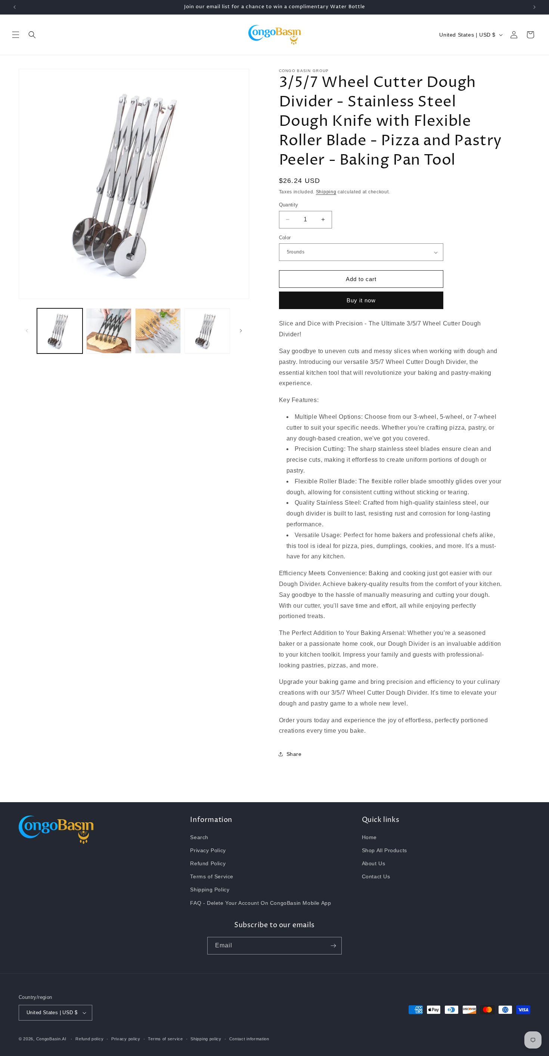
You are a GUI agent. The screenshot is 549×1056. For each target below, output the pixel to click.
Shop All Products (384, 850)
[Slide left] (27, 331)
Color (285, 237)
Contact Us (376, 876)
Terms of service (165, 1039)
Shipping (326, 191)
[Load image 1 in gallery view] (60, 331)
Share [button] (294, 754)
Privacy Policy (208, 850)
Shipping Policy (209, 890)
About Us (373, 863)
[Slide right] (241, 331)
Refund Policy (208, 863)
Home (369, 837)
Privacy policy (125, 1039)
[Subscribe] (333, 945)
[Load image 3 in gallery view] (158, 331)
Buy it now (361, 300)
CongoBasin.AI (51, 1039)
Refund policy (89, 1039)
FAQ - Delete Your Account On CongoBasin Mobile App (260, 903)
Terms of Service (211, 876)
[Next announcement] (534, 7)
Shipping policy (205, 1039)
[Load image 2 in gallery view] (109, 331)
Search (199, 837)
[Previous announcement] (14, 7)
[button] (15, 35)
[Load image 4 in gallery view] (207, 331)
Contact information (249, 1039)
